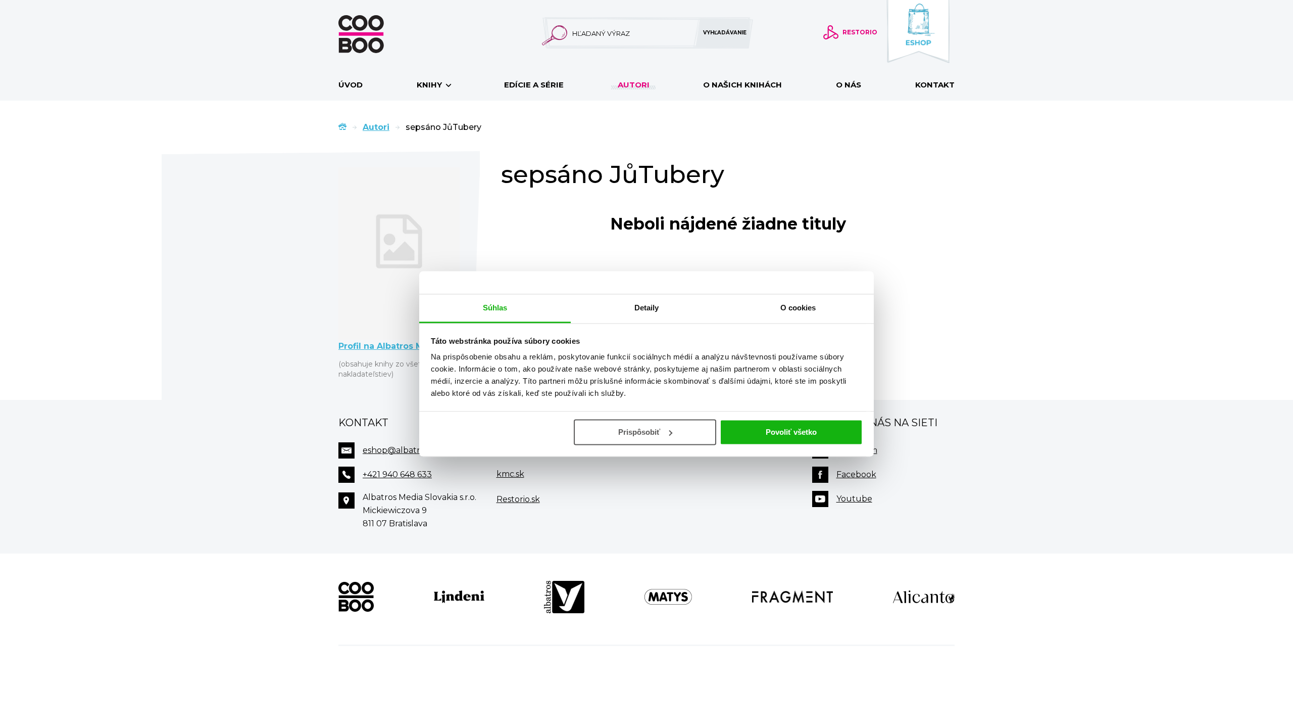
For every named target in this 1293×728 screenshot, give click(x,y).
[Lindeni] (459, 597)
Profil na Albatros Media (390, 346)
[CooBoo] (356, 597)
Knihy (430, 84)
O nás (848, 84)
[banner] (377, 34)
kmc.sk (510, 474)
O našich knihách (742, 84)
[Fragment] (793, 597)
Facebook (856, 474)
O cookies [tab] (798, 307)
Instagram (856, 450)
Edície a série (534, 84)
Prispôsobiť (639, 432)
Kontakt (935, 84)
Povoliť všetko (791, 432)
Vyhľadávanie (725, 32)
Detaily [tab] (646, 307)
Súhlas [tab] (495, 307)
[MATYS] (668, 597)
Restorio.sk (518, 499)
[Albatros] (564, 597)
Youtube (854, 499)
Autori (634, 84)
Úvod (350, 84)
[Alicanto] (924, 597)
